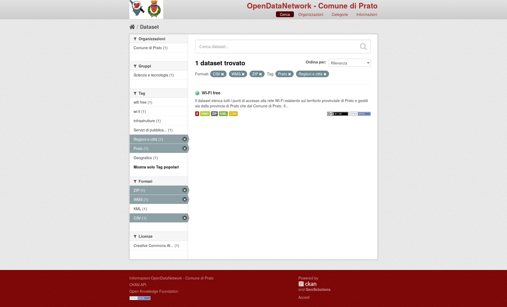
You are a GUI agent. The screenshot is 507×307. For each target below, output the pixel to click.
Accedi (303, 297)
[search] (363, 47)
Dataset (149, 26)
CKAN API (137, 284)
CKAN (307, 284)
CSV (233, 113)
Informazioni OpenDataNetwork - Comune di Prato (171, 278)
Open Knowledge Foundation (153, 291)
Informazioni (366, 14)
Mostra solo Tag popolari (156, 166)
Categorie (340, 14)
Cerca (285, 14)
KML (223, 113)
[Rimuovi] (222, 74)
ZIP (214, 113)
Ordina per (315, 62)
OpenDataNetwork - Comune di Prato (312, 5)
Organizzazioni (310, 14)
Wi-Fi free (211, 93)
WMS (205, 113)
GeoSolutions (318, 289)
